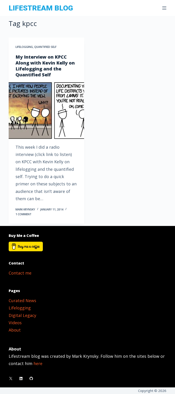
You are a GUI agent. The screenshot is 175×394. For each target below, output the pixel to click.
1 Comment (23, 214)
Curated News (22, 300)
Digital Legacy (22, 315)
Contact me (20, 273)
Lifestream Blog (41, 8)
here (37, 363)
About (15, 330)
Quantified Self (45, 47)
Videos (15, 322)
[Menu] (164, 8)
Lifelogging (24, 47)
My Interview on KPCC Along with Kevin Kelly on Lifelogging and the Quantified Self (45, 66)
